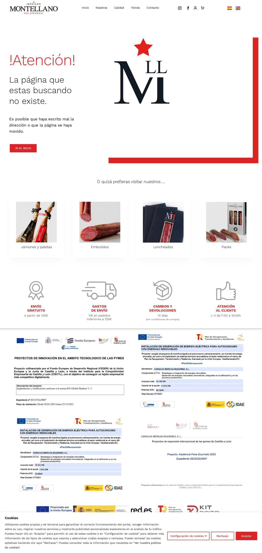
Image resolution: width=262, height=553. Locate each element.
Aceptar (246, 535)
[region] (131, 532)
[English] (238, 8)
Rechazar (223, 535)
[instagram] (179, 8)
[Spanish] (229, 8)
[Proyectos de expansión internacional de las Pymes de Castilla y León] (192, 419)
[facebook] (188, 8)
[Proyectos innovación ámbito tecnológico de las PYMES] (70, 335)
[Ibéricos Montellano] (34, 3)
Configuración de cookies (187, 535)
